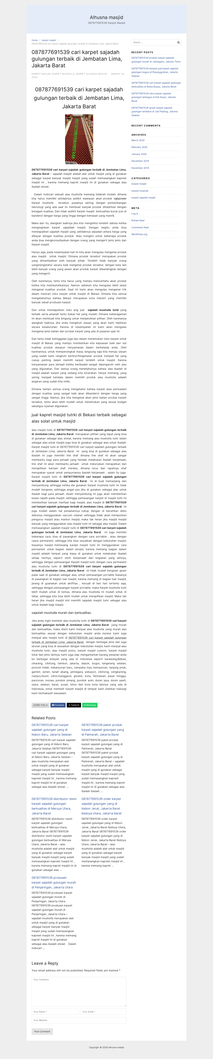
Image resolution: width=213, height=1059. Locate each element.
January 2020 (139, 154)
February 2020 (139, 147)
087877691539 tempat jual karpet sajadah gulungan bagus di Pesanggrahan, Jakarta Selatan (154, 72)
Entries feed (137, 220)
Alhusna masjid (106, 17)
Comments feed (140, 227)
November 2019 (140, 167)
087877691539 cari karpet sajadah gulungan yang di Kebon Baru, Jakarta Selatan (52, 729)
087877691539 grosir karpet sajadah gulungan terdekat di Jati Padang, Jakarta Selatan (154, 111)
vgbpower (120, 198)
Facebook (59, 705)
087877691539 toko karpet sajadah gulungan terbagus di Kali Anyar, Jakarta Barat (153, 97)
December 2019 (140, 160)
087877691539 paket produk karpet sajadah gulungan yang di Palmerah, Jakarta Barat (103, 729)
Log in (134, 213)
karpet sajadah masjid (91, 73)
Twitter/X (74, 705)
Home (35, 40)
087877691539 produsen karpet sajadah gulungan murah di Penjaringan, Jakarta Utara (54, 882)
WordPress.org (139, 234)
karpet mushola (63, 73)
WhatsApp (91, 705)
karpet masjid (49, 40)
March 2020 (138, 140)
